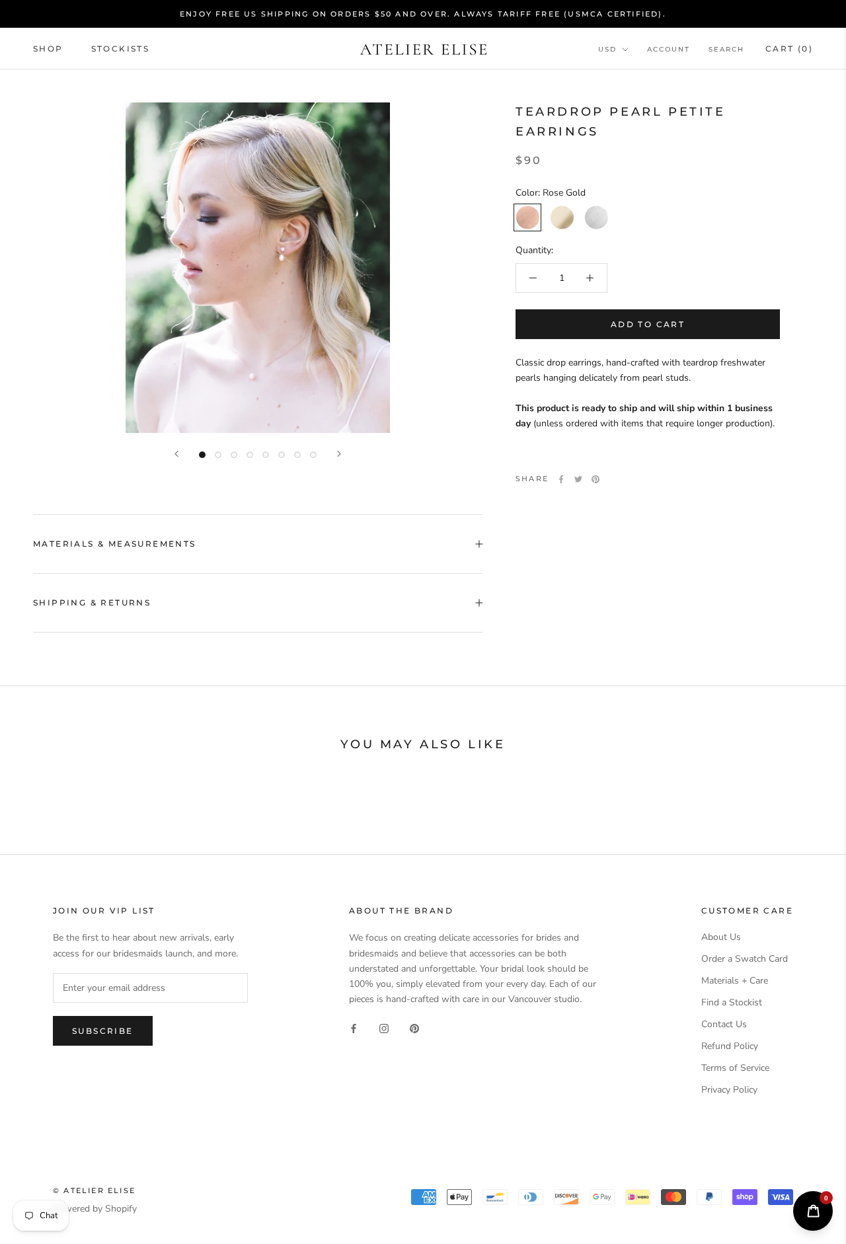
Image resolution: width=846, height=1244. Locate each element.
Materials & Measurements (114, 544)
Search (726, 49)
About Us (721, 937)
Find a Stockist (731, 1002)
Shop (48, 49)
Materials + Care (734, 980)
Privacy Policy (729, 1089)
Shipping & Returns (92, 602)
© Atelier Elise (94, 1190)
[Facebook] (561, 479)
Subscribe (103, 1031)
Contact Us (724, 1024)
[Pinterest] (595, 479)
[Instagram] (384, 1027)
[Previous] (176, 454)
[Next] (339, 454)
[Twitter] (578, 479)
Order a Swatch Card (744, 958)
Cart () (789, 49)
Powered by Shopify (95, 1208)
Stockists (120, 49)
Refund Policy (729, 1046)
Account (668, 49)
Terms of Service (735, 1068)
